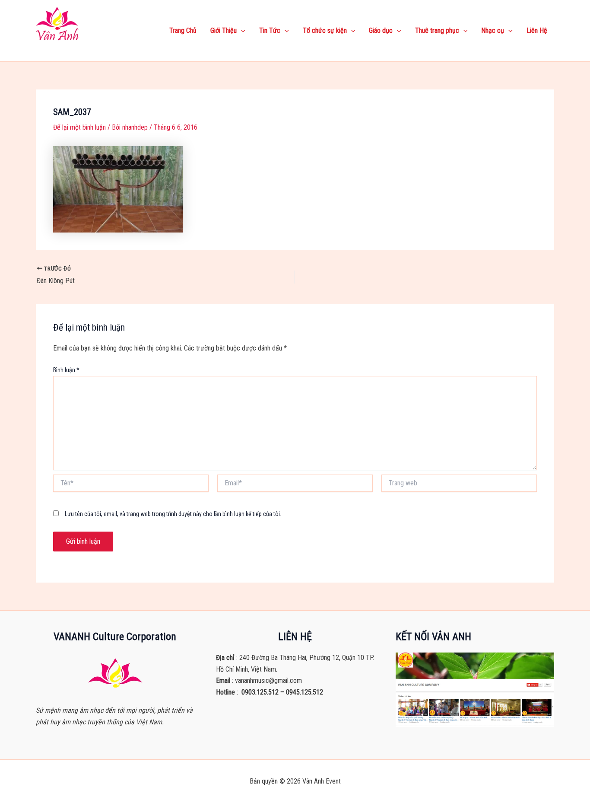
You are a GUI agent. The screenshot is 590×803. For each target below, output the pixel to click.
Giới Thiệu (223, 30)
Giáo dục (381, 30)
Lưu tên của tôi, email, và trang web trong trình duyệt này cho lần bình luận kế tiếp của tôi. (173, 513)
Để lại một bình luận (79, 127)
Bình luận (66, 369)
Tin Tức (269, 30)
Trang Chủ (183, 30)
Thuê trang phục (437, 30)
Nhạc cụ (492, 30)
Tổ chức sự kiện (325, 30)
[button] (241, 30)
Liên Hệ (537, 30)
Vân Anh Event (68, 47)
